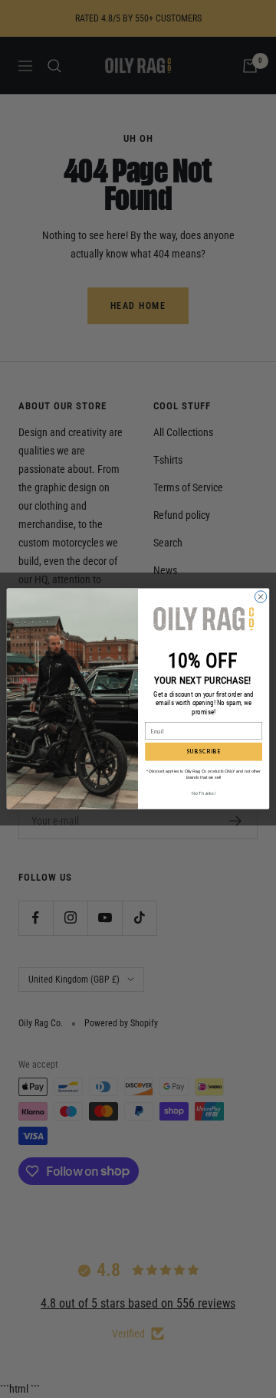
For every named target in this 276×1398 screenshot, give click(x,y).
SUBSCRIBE (204, 752)
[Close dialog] (260, 596)
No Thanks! (204, 793)
